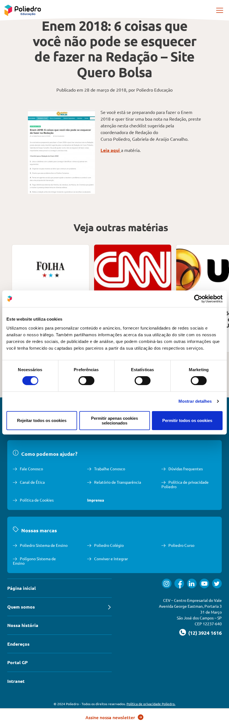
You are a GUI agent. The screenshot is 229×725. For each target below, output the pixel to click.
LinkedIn (192, 583)
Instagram (166, 583)
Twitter (217, 583)
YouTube (204, 583)
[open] (220, 10)
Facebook (179, 583)
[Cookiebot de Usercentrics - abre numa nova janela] (198, 299)
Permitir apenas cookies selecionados (114, 420)
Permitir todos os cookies (187, 420)
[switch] (86, 380)
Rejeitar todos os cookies (41, 420)
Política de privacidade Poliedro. (151, 704)
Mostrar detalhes (195, 401)
